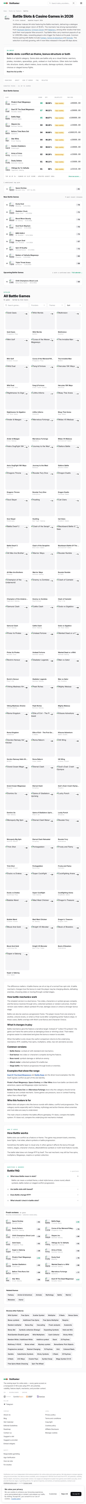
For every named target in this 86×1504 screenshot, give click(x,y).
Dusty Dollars (16, 161)
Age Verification (9, 1457)
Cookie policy (16, 1499)
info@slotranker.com (10, 1483)
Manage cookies (51, 1433)
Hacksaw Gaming (24, 30)
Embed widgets (9, 1444)
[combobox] (38, 305)
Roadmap (7, 1429)
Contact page (27, 1483)
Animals (70, 38)
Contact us (8, 1433)
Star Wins (15, 139)
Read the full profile (14, 72)
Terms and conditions (53, 1418)
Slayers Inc (15, 124)
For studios (8, 1465)
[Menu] (81, 3)
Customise (53, 1494)
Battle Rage (15, 117)
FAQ (37, 80)
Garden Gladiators (18, 146)
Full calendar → (77, 272)
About (17, 80)
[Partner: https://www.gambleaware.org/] (18, 1397)
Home (5, 11)
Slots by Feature (15, 11)
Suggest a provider (11, 1440)
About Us (7, 1415)
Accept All (76, 1494)
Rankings (8, 80)
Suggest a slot (9, 1436)
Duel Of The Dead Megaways (22, 109)
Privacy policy (50, 1415)
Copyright (49, 1422)
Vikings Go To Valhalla (20, 168)
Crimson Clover (38, 30)
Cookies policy (50, 1425)
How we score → (75, 176)
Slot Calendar (8, 1422)
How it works (27, 80)
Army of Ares (16, 153)
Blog (5, 1418)
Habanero (52, 30)
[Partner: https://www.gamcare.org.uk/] (41, 1397)
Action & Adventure (55, 38)
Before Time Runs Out (20, 131)
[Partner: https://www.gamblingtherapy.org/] (30, 1397)
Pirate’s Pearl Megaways (21, 102)
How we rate (8, 1461)
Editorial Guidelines (10, 1425)
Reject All (64, 1494)
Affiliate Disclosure (52, 1429)
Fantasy (43, 38)
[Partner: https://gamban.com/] (7, 1397)
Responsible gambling (12, 1454)
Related (45, 80)
